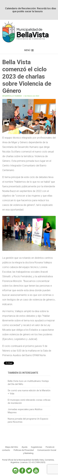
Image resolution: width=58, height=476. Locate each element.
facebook (22, 470)
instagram (15, 470)
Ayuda (24, 447)
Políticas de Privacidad (24, 450)
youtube (36, 470)
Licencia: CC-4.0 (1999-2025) (32, 462)
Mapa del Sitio (11, 447)
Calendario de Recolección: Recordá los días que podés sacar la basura (30, 10)
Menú (27, 50)
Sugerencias (36, 447)
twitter (29, 470)
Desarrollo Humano (12, 96)
